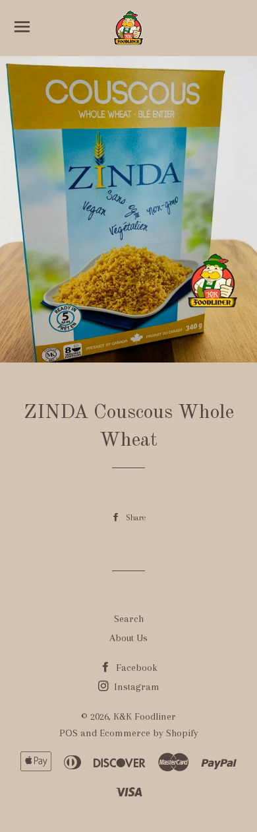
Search (129, 619)
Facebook (135, 668)
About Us (128, 638)
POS (68, 733)
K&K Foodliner (144, 716)
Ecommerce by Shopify (149, 733)
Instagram (135, 687)
